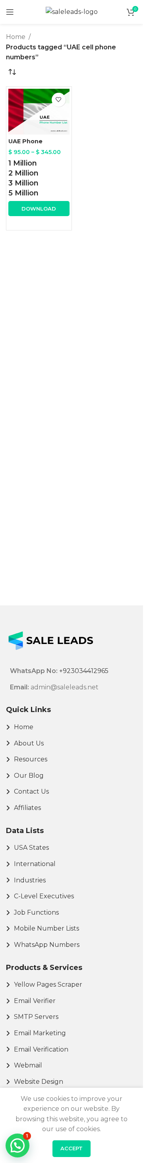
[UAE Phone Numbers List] (39, 112)
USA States (31, 847)
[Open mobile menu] (10, 12)
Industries (30, 880)
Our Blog (29, 775)
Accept (71, 1148)
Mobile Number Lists (46, 928)
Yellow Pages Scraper (48, 984)
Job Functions (36, 912)
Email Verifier (35, 1001)
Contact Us (31, 791)
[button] (17, 1145)
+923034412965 (83, 671)
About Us (29, 743)
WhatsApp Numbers (46, 944)
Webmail (28, 1065)
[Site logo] (72, 11)
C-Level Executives (44, 896)
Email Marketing (40, 1033)
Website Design (38, 1081)
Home (15, 37)
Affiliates (27, 808)
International (35, 864)
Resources (30, 759)
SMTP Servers (36, 1017)
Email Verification (41, 1049)
